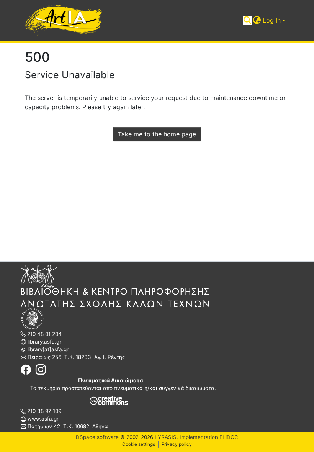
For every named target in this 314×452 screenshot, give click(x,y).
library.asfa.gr (43, 342)
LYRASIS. (166, 437)
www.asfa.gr (42, 419)
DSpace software (97, 437)
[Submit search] (247, 20)
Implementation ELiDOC (208, 437)
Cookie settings (138, 444)
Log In (272, 20)
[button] (257, 20)
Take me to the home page (157, 134)
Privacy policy (177, 444)
